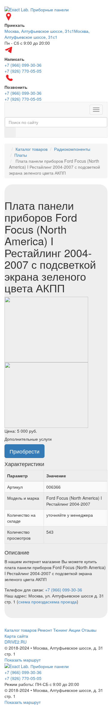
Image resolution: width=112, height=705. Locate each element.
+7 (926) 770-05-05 (23, 678)
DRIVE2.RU (15, 642)
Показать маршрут (22, 660)
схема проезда (32, 602)
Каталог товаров (31, 149)
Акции (74, 630)
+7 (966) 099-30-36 (63, 590)
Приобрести (24, 451)
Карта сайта (16, 636)
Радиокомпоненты (72, 149)
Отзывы (89, 630)
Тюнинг (60, 630)
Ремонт (45, 630)
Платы (20, 155)
